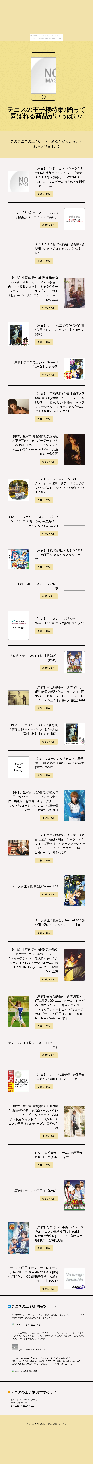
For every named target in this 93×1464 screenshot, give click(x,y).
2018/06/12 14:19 (30, 1371)
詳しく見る (45, 194)
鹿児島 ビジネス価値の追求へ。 (24, 1400)
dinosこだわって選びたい (21, 1402)
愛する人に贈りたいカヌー (22, 1405)
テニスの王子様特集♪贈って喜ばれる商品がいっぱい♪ (46, 112)
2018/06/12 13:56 (33, 1324)
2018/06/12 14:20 (40, 1350)
